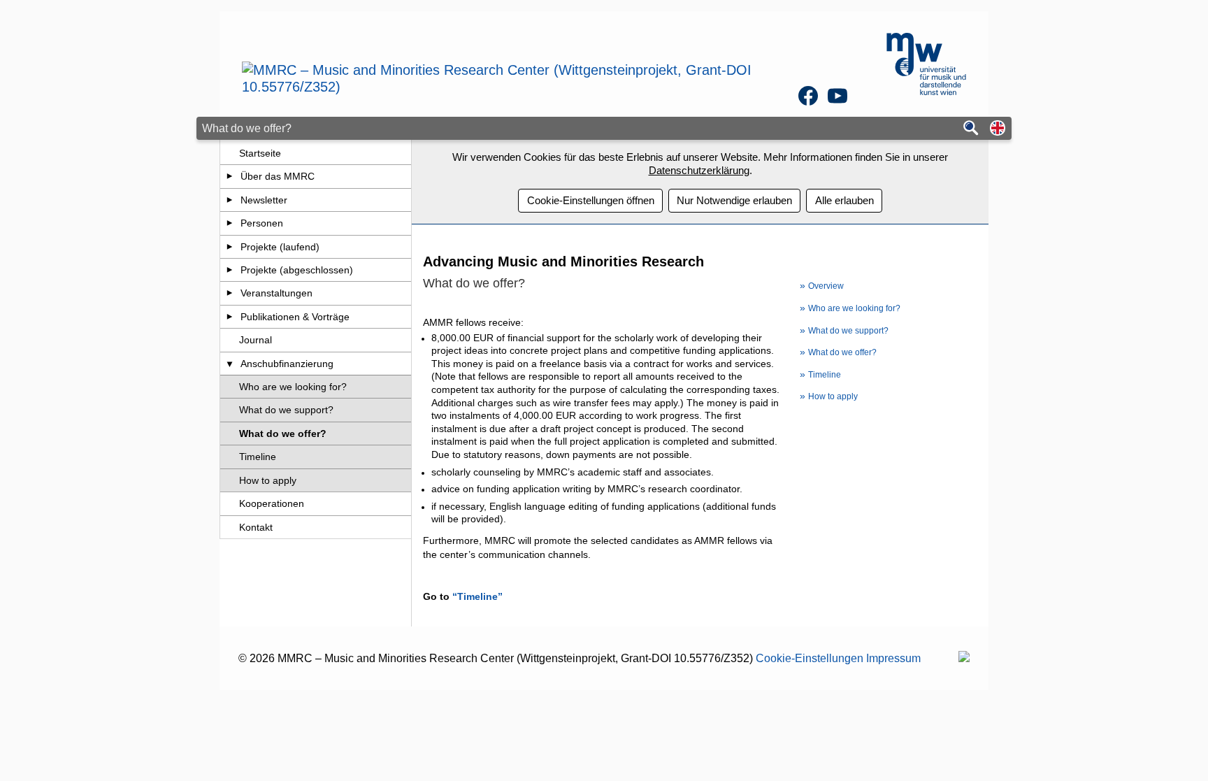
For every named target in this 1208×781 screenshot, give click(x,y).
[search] (971, 129)
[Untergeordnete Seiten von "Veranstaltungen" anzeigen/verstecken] (229, 293)
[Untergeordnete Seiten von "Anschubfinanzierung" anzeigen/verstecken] (229, 363)
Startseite (260, 153)
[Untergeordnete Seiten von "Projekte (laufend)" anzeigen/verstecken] (229, 247)
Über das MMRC (277, 176)
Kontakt (256, 527)
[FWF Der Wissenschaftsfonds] (964, 658)
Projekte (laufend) (279, 246)
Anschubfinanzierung (286, 363)
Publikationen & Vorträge (295, 316)
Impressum (893, 658)
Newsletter (263, 200)
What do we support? (286, 409)
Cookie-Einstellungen (809, 658)
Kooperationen (271, 503)
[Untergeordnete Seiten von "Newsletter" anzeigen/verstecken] (229, 200)
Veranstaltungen (276, 293)
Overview (826, 286)
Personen (261, 223)
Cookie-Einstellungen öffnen (590, 200)
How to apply (267, 480)
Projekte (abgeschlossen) (296, 269)
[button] (997, 129)
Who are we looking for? (293, 386)
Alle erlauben (844, 200)
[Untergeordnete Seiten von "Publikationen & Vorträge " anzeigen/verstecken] (229, 317)
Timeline (257, 456)
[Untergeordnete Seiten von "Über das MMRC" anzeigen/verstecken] (229, 176)
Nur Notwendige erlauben (734, 200)
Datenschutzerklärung (699, 170)
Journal (255, 339)
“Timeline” (477, 596)
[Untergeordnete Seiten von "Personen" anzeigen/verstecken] (229, 223)
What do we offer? (282, 433)
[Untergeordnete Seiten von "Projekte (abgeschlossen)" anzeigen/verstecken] (229, 270)
